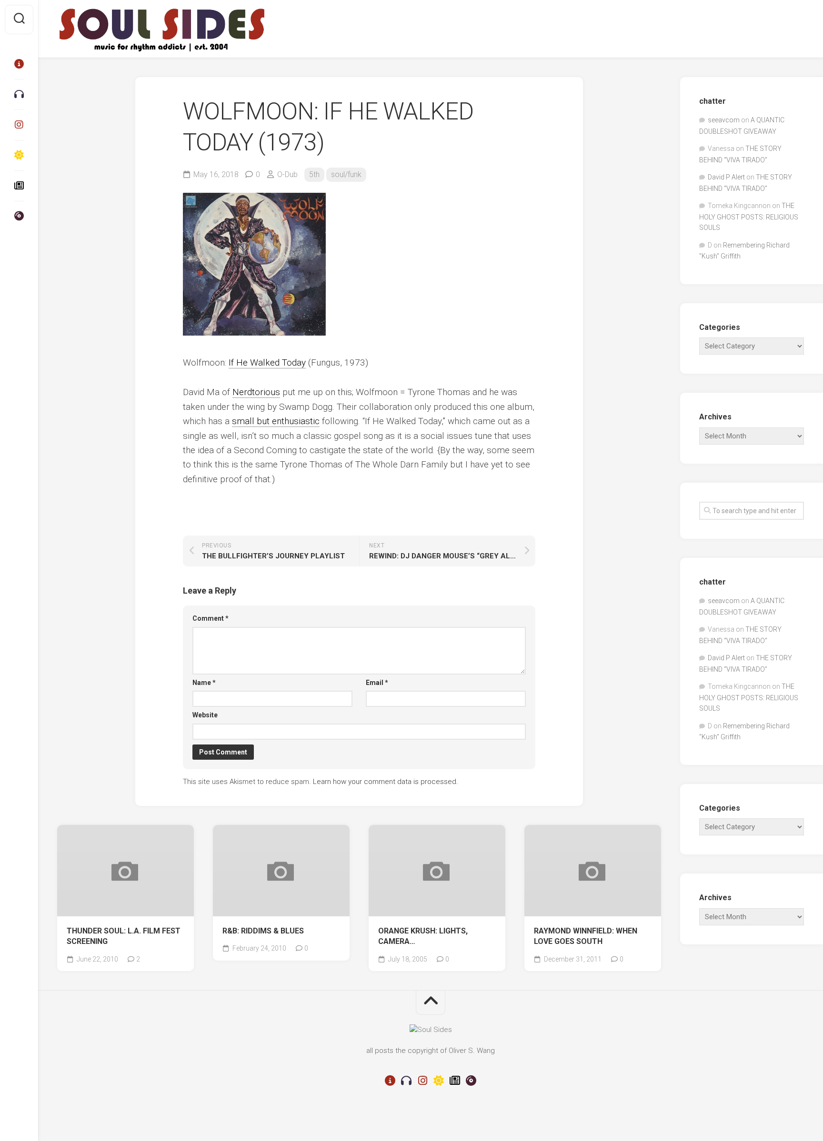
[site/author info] (19, 63)
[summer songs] (19, 155)
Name (204, 682)
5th (314, 174)
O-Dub (287, 174)
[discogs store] (19, 216)
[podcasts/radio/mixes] (19, 94)
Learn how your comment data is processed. (385, 781)
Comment (210, 618)
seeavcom (724, 120)
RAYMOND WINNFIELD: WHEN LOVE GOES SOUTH (585, 936)
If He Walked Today (267, 362)
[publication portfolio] (19, 185)
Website (205, 715)
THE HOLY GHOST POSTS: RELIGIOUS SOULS (748, 216)
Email (377, 682)
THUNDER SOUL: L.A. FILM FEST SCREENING (124, 936)
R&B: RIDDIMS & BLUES (263, 930)
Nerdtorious (256, 392)
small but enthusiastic (276, 421)
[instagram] (19, 124)
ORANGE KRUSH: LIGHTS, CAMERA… (423, 936)
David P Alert (726, 177)
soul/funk (346, 174)
